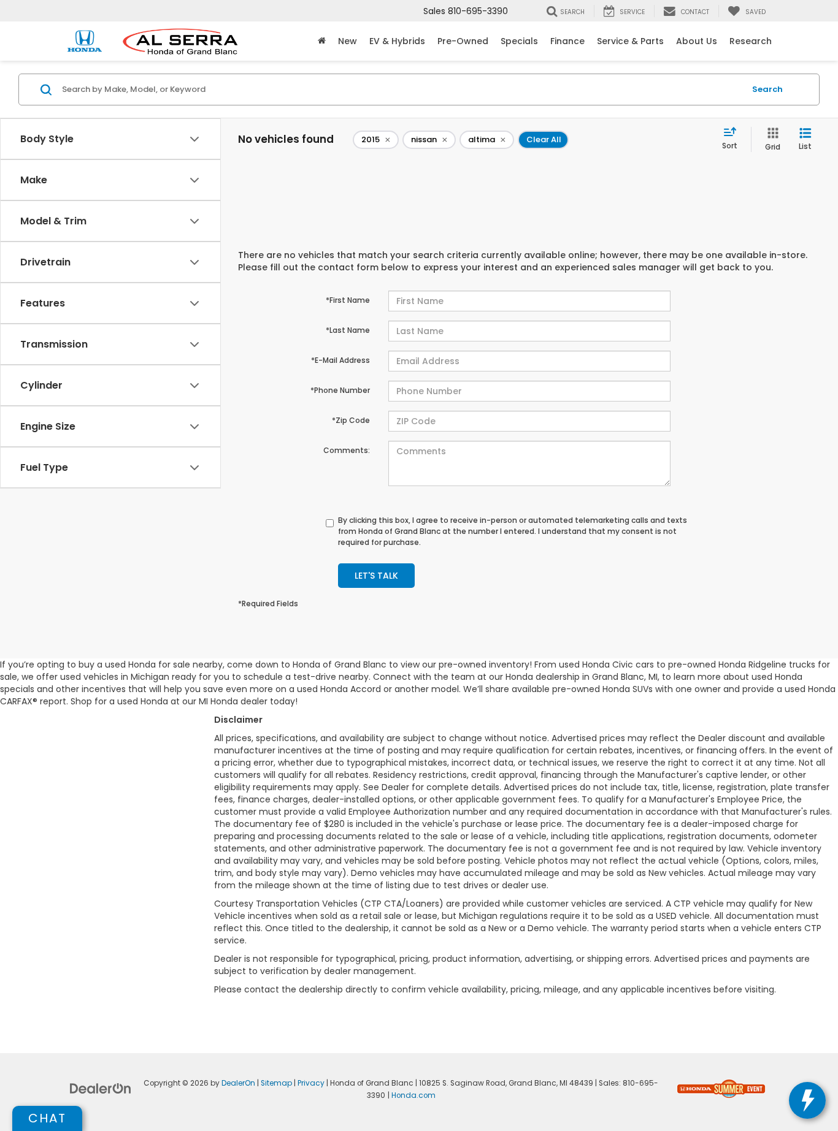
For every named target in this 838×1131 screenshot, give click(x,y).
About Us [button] (696, 41)
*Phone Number (340, 390)
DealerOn (238, 1083)
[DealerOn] (100, 1088)
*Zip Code (351, 420)
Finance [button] (567, 41)
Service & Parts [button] (630, 41)
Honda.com (413, 1095)
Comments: (346, 450)
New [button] (347, 41)
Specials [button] (519, 41)
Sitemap (276, 1083)
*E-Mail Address (340, 360)
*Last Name (348, 330)
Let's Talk (376, 575)
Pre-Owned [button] (462, 41)
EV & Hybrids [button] (397, 41)
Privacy (311, 1083)
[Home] (322, 41)
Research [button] (750, 41)
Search (767, 89)
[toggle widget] (807, 1100)
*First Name (348, 300)
